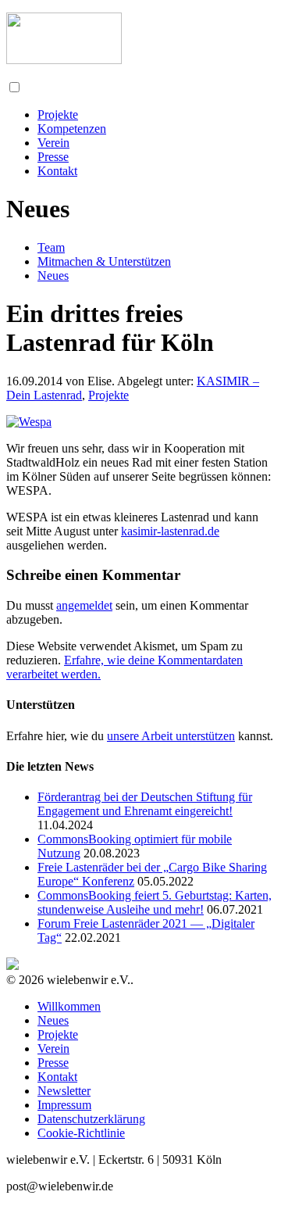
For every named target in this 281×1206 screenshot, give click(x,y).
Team (51, 247)
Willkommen (69, 1006)
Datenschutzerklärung (91, 1118)
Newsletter (64, 1090)
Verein (53, 142)
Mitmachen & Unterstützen (104, 261)
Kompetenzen (71, 128)
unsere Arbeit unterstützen (171, 736)
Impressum (64, 1104)
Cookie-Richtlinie (81, 1133)
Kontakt (57, 170)
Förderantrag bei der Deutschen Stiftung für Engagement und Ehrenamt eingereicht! (144, 804)
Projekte (57, 114)
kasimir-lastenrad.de (170, 531)
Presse (53, 156)
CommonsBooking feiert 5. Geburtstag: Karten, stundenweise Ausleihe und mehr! (154, 902)
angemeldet (84, 605)
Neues (53, 275)
